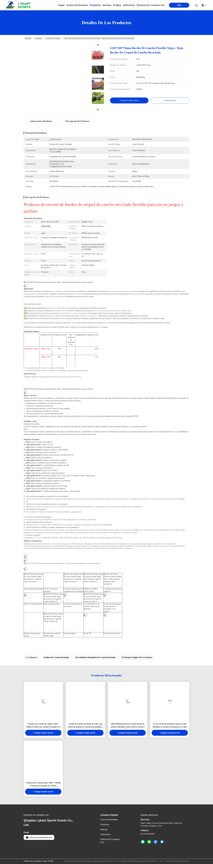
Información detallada (41, 121)
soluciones (129, 5)
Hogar (61, 5)
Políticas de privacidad (32, 861)
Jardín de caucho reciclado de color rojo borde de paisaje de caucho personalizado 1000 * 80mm (85, 725)
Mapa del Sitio (48, 861)
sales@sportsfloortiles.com (40, 837)
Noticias (103, 829)
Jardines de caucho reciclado (56, 657)
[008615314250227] (143, 842)
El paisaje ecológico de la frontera (137, 657)
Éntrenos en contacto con (151, 5)
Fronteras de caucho (52, 38)
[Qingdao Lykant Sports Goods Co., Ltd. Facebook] (155, 842)
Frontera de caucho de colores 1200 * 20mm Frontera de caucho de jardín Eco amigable (43, 725)
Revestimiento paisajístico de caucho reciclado (95, 657)
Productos (38, 38)
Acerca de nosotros (109, 820)
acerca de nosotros (77, 5)
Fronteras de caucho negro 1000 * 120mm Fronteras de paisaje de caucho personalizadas (43, 784)
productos (95, 5)
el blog (117, 5)
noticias (107, 5)
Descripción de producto (77, 121)
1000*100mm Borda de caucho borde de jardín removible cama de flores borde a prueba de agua (127, 725)
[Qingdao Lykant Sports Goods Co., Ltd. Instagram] (162, 842)
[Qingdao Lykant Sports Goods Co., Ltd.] (19, 5)
